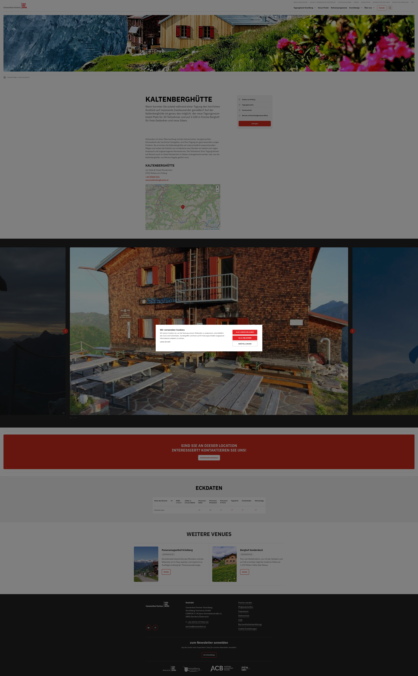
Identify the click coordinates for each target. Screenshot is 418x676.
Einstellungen (245, 344)
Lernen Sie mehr (165, 341)
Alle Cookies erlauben (245, 332)
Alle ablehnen (244, 338)
